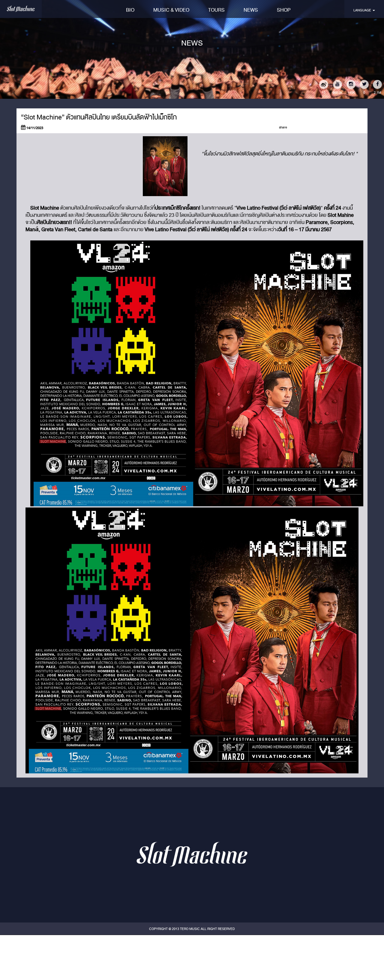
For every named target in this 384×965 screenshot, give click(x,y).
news (251, 10)
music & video (171, 10)
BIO (130, 10)
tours (216, 10)
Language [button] (362, 10)
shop (284, 10)
